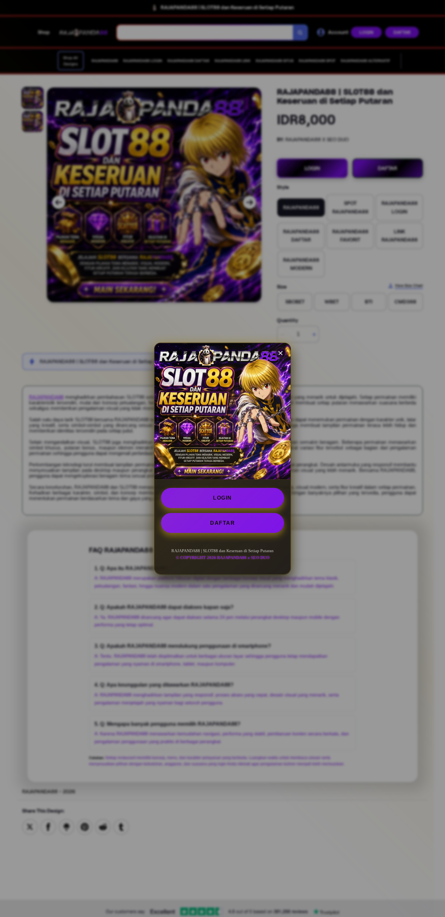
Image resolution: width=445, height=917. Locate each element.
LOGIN (222, 498)
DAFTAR (222, 522)
